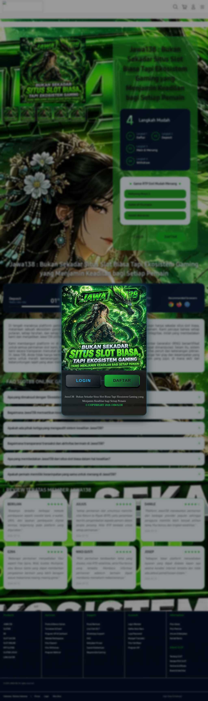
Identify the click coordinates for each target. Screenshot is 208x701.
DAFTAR (122, 380)
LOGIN (83, 380)
